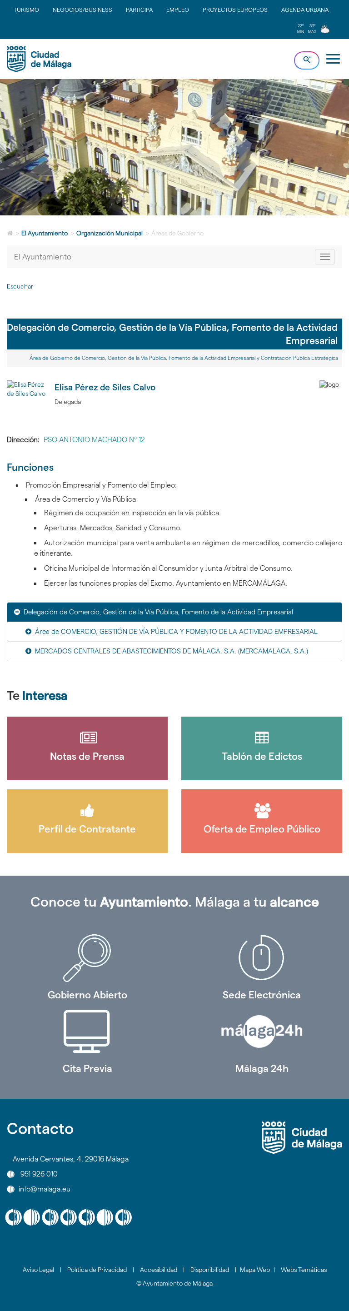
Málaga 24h (262, 1068)
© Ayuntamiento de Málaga (174, 1283)
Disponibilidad (209, 1269)
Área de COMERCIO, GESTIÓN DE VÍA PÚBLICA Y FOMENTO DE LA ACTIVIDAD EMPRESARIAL (176, 631)
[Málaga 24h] (261, 1032)
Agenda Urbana (305, 9)
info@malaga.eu (44, 1189)
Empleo (177, 9)
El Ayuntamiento (44, 233)
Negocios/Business (82, 9)
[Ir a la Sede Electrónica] (261, 958)
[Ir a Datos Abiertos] (87, 1032)
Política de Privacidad (97, 1269)
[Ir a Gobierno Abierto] (87, 958)
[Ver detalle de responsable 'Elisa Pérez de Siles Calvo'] (27, 400)
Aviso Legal (38, 1269)
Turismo (26, 9)
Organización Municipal (109, 233)
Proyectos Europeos (235, 9)
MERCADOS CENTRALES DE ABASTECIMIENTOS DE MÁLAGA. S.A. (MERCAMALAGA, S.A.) (171, 651)
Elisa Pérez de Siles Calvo (105, 387)
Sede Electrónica (262, 994)
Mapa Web (255, 1269)
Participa (139, 9)
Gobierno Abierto (87, 994)
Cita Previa (87, 1068)
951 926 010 (39, 1174)
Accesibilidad (158, 1269)
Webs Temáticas (304, 1269)
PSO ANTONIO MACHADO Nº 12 (94, 440)
